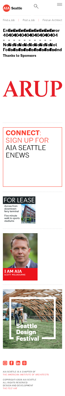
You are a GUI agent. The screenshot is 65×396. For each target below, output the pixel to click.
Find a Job (9, 20)
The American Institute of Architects (26, 375)
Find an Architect (52, 20)
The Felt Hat (10, 389)
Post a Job (29, 20)
